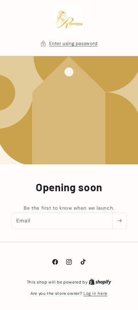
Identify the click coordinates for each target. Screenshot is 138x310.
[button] (69, 44)
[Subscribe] (120, 220)
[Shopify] (100, 282)
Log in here (96, 293)
